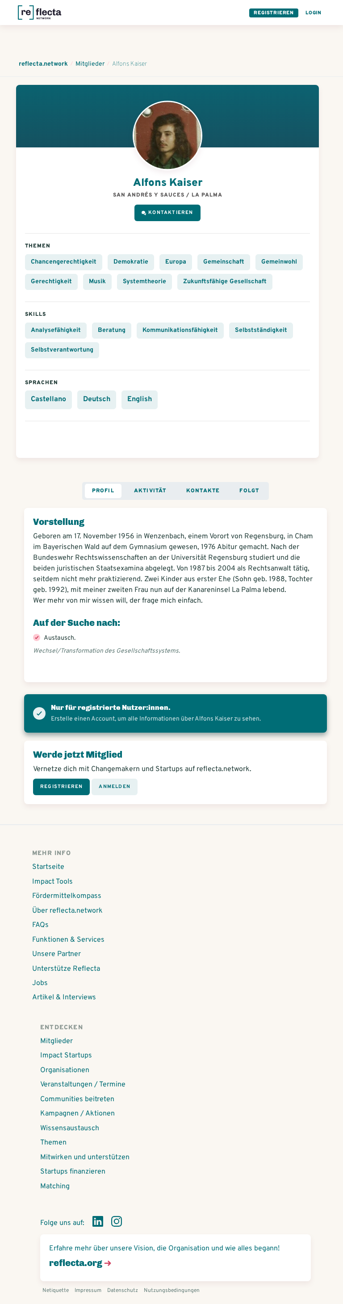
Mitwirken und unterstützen (85, 1157)
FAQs (40, 925)
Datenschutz (122, 1290)
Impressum (88, 1290)
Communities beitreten (77, 1099)
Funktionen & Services (68, 939)
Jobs (40, 983)
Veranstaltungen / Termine (82, 1084)
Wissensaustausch (69, 1128)
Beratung (111, 330)
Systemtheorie (144, 281)
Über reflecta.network (67, 910)
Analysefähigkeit (56, 330)
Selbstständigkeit (261, 330)
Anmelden (114, 787)
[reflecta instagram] (116, 1223)
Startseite (48, 867)
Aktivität (150, 491)
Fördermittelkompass (66, 896)
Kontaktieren (170, 213)
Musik (97, 281)
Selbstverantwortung (62, 350)
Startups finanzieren (72, 1171)
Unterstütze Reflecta (66, 968)
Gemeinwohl (279, 262)
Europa (175, 262)
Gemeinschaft (223, 262)
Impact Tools (52, 881)
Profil (103, 491)
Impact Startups (66, 1055)
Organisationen (64, 1070)
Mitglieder (56, 1041)
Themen (53, 1142)
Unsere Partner (56, 954)
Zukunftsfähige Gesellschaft (225, 281)
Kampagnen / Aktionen (77, 1113)
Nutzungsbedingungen (172, 1290)
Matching (55, 1186)
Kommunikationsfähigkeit (180, 330)
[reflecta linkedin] (97, 1223)
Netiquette (55, 1290)
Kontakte (203, 491)
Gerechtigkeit (51, 281)
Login (313, 13)
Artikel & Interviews (64, 997)
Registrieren (274, 13)
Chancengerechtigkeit (63, 262)
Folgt (249, 491)
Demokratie (130, 262)
